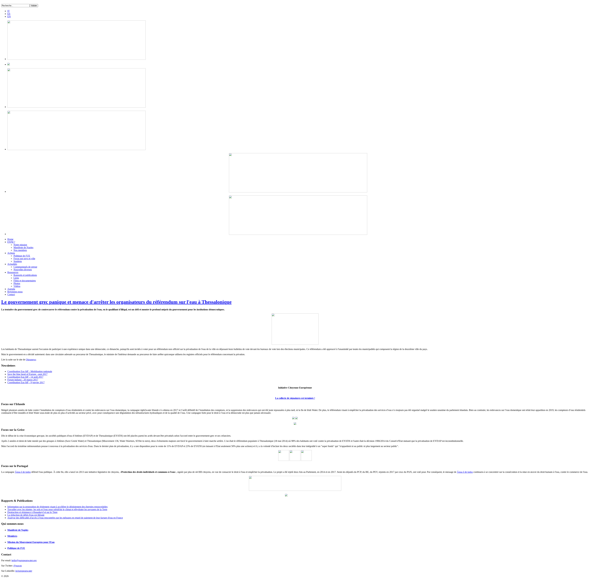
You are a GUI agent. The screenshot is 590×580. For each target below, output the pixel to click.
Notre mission (20, 244)
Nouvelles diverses (23, 269)
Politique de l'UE (22, 255)
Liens (16, 278)
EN (9, 16)
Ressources (12, 272)
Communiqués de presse (25, 267)
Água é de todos (23, 472)
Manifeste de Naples (23, 247)
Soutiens (18, 261)
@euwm (17, 565)
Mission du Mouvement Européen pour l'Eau (31, 542)
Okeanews (31, 359)
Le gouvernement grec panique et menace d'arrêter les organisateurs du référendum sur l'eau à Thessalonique (116, 302)
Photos (17, 283)
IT (8, 11)
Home (10, 239)
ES (8, 13)
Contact (11, 294)
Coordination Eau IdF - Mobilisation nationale (29, 371)
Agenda (11, 289)
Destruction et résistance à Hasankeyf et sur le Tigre (32, 512)
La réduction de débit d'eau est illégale (25, 515)
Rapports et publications (25, 275)
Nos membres (20, 250)
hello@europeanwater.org (24, 560)
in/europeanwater (23, 571)
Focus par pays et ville (24, 258)
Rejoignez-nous (15, 291)
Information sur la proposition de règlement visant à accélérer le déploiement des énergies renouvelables (57, 506)
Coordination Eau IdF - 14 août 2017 (25, 377)
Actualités (12, 264)
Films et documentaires (25, 280)
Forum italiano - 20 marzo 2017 (22, 379)
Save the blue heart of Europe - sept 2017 (27, 374)
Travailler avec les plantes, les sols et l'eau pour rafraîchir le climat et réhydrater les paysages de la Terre (57, 509)
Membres (12, 536)
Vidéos (17, 286)
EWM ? (11, 242)
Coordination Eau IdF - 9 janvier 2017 (26, 382)
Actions (11, 253)
